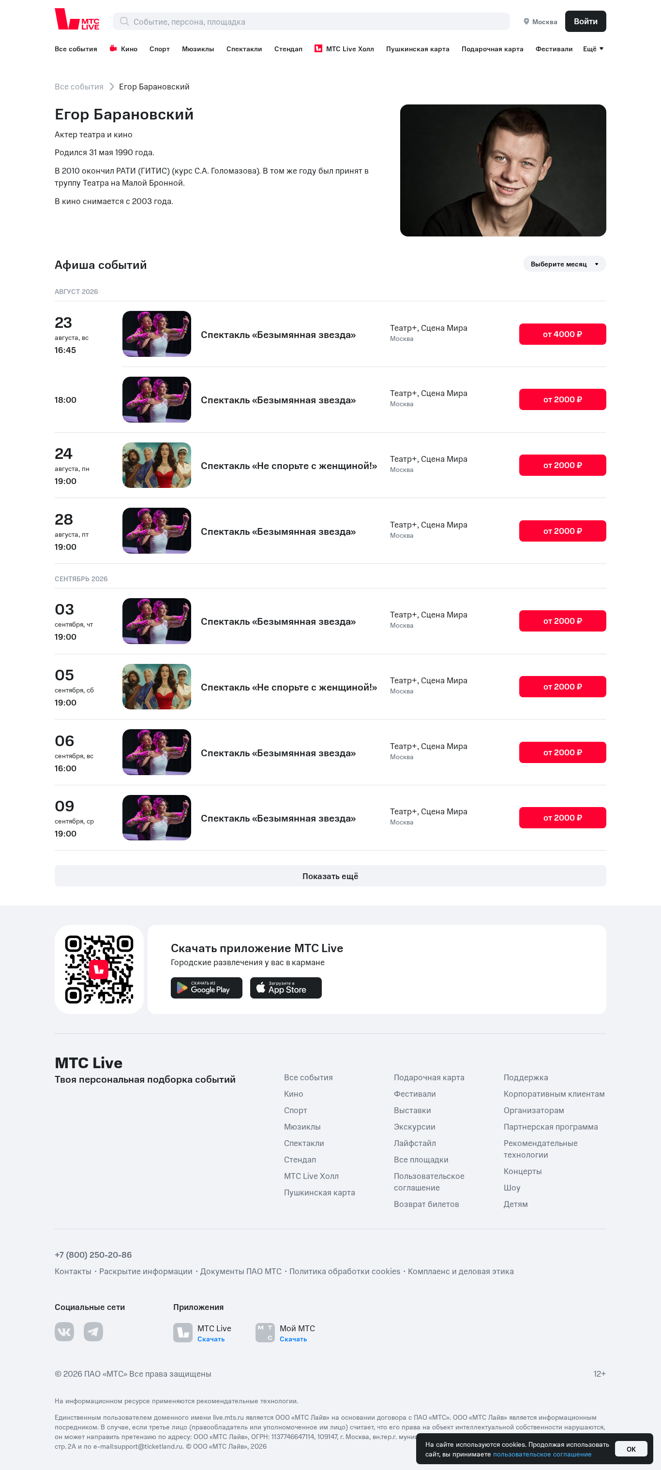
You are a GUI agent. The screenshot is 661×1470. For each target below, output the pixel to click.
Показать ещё (330, 876)
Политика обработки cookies (344, 1271)
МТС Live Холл (350, 48)
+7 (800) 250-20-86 (93, 1254)
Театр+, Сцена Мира (428, 327)
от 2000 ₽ (562, 399)
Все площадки (421, 1159)
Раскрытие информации (146, 1271)
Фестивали (554, 48)
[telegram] (93, 1331)
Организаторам (534, 1110)
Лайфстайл (415, 1142)
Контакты (73, 1271)
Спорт (160, 48)
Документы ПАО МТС (241, 1271)
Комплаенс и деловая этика (461, 1271)
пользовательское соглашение (542, 1453)
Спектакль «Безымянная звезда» (278, 334)
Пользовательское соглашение (429, 1181)
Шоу (512, 1187)
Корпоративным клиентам (554, 1093)
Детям (516, 1203)
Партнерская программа (551, 1126)
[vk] (64, 1331)
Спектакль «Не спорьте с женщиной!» (289, 465)
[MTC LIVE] (77, 18)
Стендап (288, 48)
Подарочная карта (493, 48)
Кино (129, 48)
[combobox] (321, 21)
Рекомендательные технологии (541, 1148)
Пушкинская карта (418, 48)
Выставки (412, 1110)
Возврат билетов (426, 1203)
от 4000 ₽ (562, 333)
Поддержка (526, 1077)
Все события (76, 48)
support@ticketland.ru (148, 1446)
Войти (586, 21)
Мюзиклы (198, 48)
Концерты (523, 1170)
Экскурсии (415, 1126)
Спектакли (244, 48)
